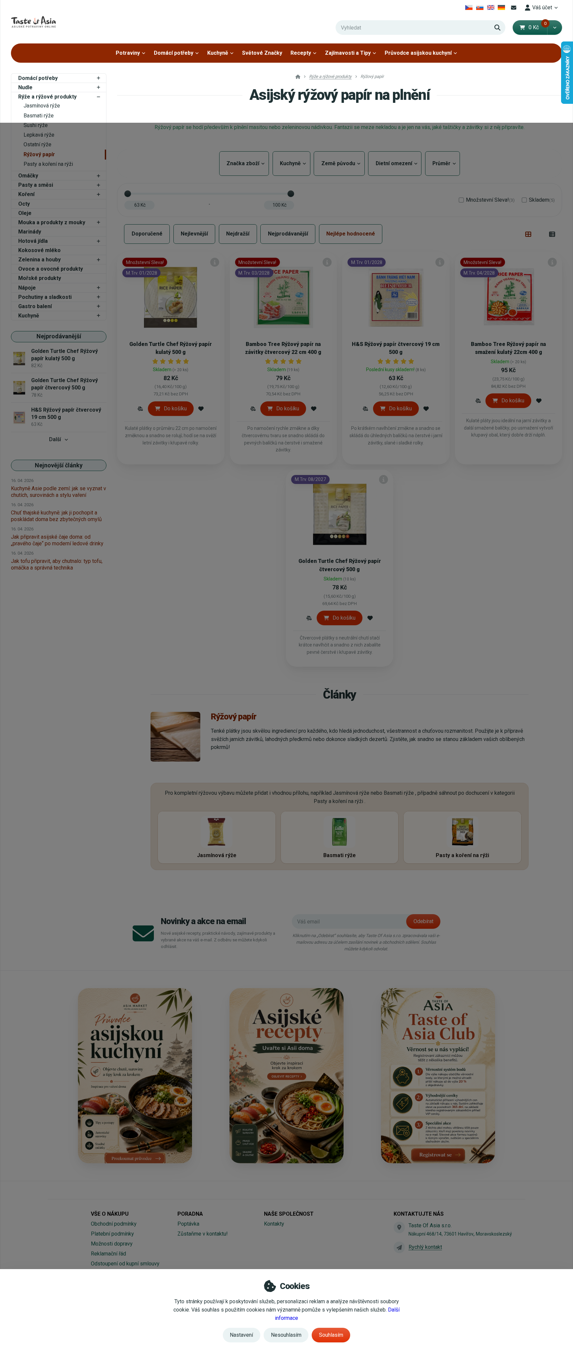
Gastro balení (35, 306)
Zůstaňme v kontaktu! (202, 1234)
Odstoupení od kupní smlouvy (125, 1263)
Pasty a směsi (35, 185)
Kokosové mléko (39, 250)
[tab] (528, 233)
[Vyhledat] (497, 27)
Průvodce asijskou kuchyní (418, 53)
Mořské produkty (39, 278)
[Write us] (399, 1247)
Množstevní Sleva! (490, 200)
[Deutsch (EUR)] (501, 7)
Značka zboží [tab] (244, 163)
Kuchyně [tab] (291, 163)
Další (55, 439)
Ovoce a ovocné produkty (50, 269)
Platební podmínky (112, 1234)
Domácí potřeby (173, 53)
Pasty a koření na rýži (48, 164)
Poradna (190, 1214)
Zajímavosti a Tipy (348, 53)
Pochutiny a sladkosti (45, 297)
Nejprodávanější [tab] (288, 234)
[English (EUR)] (490, 7)
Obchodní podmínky (114, 1224)
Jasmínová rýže (42, 105)
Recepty (300, 53)
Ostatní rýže (37, 144)
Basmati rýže (39, 115)
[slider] (127, 193)
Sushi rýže (36, 125)
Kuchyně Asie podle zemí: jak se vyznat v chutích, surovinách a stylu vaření (58, 491)
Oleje (25, 213)
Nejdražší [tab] (237, 234)
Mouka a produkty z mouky (51, 222)
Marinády (29, 232)
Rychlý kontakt (425, 1247)
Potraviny (128, 53)
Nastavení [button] (241, 1335)
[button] (554, 27)
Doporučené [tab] (147, 234)
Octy (24, 204)
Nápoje (27, 288)
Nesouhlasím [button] (286, 1335)
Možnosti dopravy (112, 1244)
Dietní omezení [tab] (394, 163)
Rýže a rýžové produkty (47, 97)
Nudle (25, 87)
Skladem (542, 200)
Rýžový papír (39, 154)
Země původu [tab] (339, 163)
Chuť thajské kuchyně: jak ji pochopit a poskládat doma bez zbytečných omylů (56, 515)
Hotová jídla (33, 241)
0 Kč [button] (538, 27)
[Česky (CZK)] (469, 7)
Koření (26, 194)
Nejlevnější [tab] (194, 234)
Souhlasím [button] (331, 1335)
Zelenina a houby (39, 259)
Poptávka (188, 1224)
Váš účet (542, 7)
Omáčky (28, 175)
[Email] (514, 7)
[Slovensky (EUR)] (480, 7)
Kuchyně (217, 53)
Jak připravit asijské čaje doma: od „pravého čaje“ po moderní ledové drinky (57, 540)
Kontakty (274, 1224)
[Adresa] (399, 1227)
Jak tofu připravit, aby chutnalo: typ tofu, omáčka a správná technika (56, 564)
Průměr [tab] (441, 163)
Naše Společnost (289, 1214)
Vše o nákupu (110, 1214)
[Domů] (33, 21)
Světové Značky (262, 53)
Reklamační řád (108, 1254)
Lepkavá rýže (39, 135)
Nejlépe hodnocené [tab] (350, 234)
